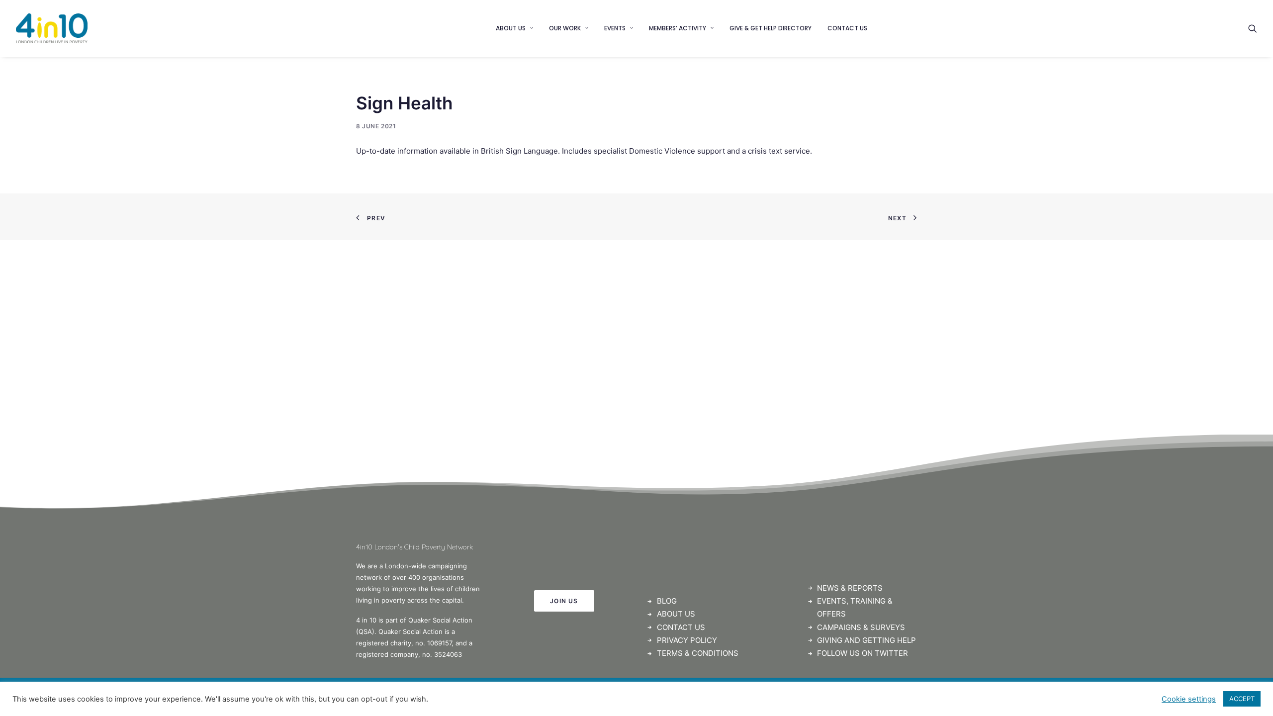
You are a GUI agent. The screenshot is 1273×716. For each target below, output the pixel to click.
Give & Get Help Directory (770, 28)
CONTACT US (681, 627)
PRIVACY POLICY (687, 640)
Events (615, 28)
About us (511, 28)
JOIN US (564, 601)
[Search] (1252, 28)
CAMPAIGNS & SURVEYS (861, 627)
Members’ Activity (677, 28)
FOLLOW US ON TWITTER (862, 653)
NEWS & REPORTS (850, 588)
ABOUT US (676, 614)
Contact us (847, 28)
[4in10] (52, 28)
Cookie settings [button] (1189, 699)
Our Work (565, 28)
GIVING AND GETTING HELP (866, 640)
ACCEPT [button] (1242, 699)
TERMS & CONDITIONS (697, 653)
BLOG (667, 601)
